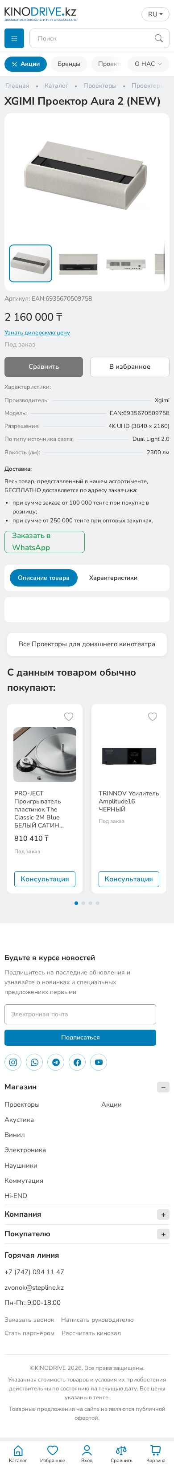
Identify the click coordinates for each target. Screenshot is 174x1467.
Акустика (19, 1119)
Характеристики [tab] (113, 578)
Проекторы (114, 64)
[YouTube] (98, 1062)
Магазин (20, 1087)
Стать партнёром (29, 1333)
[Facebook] (77, 1062)
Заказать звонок (29, 1320)
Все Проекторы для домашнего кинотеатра (87, 644)
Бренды (69, 64)
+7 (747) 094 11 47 (34, 1271)
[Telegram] (55, 1062)
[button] (157, 125)
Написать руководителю (97, 1320)
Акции (30, 64)
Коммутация (23, 1180)
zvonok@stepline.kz (34, 1287)
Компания (22, 1214)
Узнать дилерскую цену (37, 333)
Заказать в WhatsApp (31, 542)
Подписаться (80, 1037)
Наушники (20, 1165)
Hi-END (15, 1195)
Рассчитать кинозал (91, 1333)
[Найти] (159, 38)
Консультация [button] (45, 879)
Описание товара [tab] (44, 578)
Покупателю (27, 1234)
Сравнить (44, 366)
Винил (14, 1134)
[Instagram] (12, 1062)
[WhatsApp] (34, 1062)
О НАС (145, 64)
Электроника (25, 1149)
